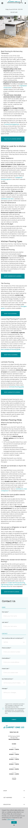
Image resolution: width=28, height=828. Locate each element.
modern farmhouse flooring (16, 582)
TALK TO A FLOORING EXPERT (12, 139)
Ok (14, 822)
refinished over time (7, 199)
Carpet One (4, 18)
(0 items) (25, 3)
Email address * (6, 658)
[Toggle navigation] (2, 3)
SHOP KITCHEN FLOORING (11, 591)
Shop (5, 790)
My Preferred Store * (7, 678)
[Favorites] (22, 3)
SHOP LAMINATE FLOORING (12, 392)
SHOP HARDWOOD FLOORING (12, 276)
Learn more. (11, 819)
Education (7, 804)
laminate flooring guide (16, 387)
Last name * (5, 622)
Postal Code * (5, 668)
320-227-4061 (14, 12)
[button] (19, 3)
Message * (4, 688)
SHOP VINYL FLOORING (11, 354)
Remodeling (6, 20)
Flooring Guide (14, 18)
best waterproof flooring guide (10, 349)
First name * (5, 612)
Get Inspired (7, 797)
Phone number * (6, 647)
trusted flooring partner (11, 124)
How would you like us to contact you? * (12, 638)
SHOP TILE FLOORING (10, 313)
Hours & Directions (14, 739)
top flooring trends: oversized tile (11, 584)
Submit (14, 719)
